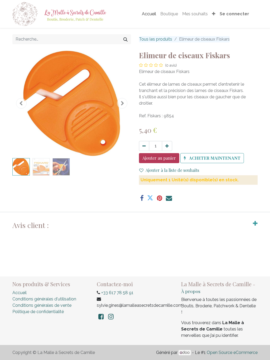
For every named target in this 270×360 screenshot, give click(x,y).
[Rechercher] (125, 39)
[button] (214, 14)
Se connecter (234, 13)
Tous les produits (155, 39)
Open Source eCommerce (232, 352)
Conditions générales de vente (41, 305)
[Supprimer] (144, 146)
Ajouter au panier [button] (159, 158)
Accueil (19, 292)
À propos (190, 291)
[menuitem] (149, 14)
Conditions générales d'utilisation (44, 298)
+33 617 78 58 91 (117, 292)
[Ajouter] (167, 146)
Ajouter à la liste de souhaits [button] (172, 170)
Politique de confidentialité (38, 311)
